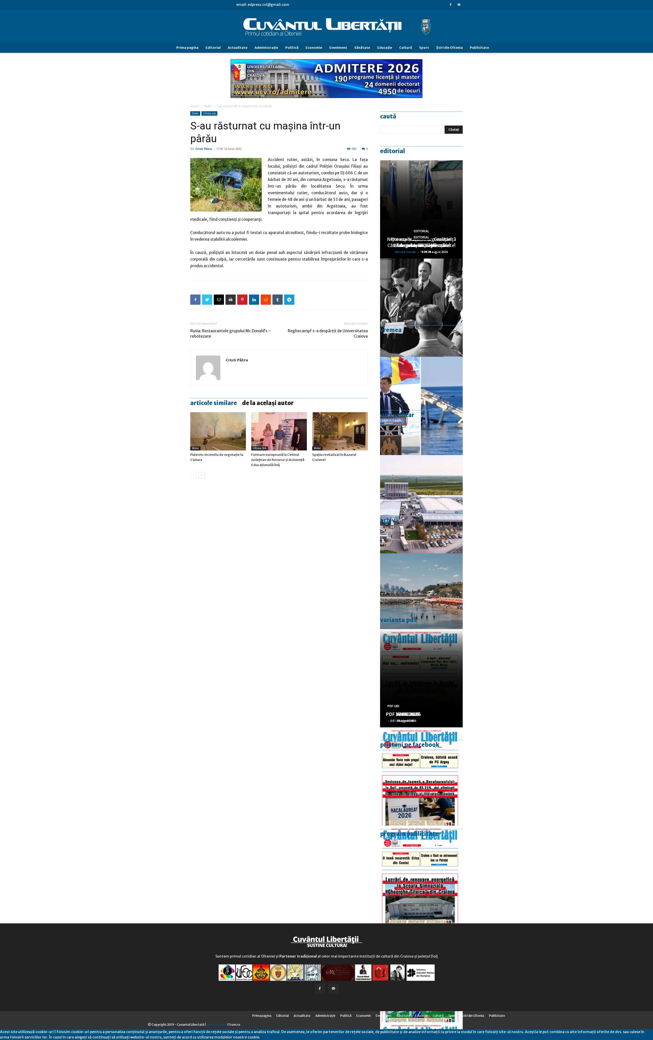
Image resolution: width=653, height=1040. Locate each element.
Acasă (194, 106)
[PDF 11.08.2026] (421, 776)
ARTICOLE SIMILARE (213, 403)
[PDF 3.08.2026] (421, 875)
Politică (291, 47)
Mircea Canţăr (406, 252)
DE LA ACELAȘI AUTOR (268, 403)
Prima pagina (187, 47)
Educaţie (384, 47)
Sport (424, 47)
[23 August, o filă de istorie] (421, 308)
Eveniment (338, 47)
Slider (208, 106)
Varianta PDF (398, 620)
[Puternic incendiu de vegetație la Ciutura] (218, 431)
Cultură (405, 47)
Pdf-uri (393, 706)
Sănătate (362, 47)
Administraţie (266, 47)
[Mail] (459, 4)
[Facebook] (450, 4)
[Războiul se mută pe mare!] (421, 602)
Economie (314, 47)
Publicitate (479, 47)
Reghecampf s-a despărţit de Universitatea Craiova (328, 333)
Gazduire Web (217, 1024)
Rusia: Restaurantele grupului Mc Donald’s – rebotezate (230, 333)
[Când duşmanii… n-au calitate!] (421, 504)
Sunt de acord (272, 1037)
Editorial (213, 47)
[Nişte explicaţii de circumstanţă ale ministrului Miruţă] (421, 406)
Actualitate (237, 47)
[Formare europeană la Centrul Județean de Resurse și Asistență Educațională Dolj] (279, 431)
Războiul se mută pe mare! (421, 245)
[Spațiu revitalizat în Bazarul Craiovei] (340, 431)
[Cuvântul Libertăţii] (326, 26)
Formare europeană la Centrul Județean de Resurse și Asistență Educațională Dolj (277, 459)
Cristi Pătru (203, 149)
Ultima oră (209, 113)
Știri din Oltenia (449, 47)
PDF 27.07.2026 (403, 714)
